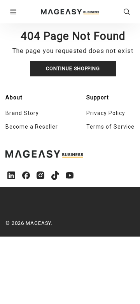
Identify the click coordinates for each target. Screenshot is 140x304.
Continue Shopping (73, 68)
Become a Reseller (31, 127)
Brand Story (22, 113)
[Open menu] (13, 11)
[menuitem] (37, 113)
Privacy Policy (105, 113)
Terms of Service (110, 127)
